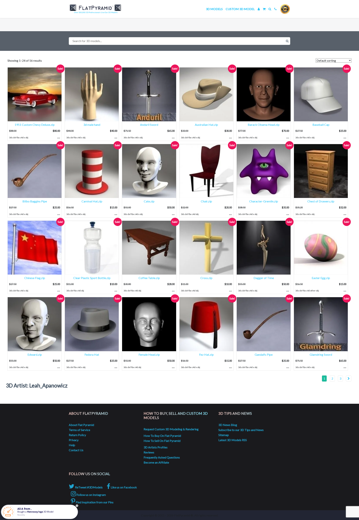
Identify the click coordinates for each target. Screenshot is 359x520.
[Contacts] (275, 9)
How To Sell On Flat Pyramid (162, 440)
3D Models (214, 9)
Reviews (149, 452)
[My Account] (259, 9)
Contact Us (76, 450)
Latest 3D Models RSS (232, 440)
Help (72, 445)
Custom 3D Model (240, 9)
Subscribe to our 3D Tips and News (241, 430)
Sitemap (223, 435)
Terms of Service (79, 430)
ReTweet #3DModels (88, 487)
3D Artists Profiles (156, 447)
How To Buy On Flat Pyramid (162, 435)
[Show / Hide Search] (270, 9)
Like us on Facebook (123, 487)
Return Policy (77, 435)
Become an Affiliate (156, 462)
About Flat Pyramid (81, 425)
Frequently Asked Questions (162, 457)
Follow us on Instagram (91, 494)
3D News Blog (227, 425)
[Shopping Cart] (264, 9)
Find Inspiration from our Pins (94, 502)
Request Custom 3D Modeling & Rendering (171, 429)
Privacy (74, 440)
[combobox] (179, 41)
